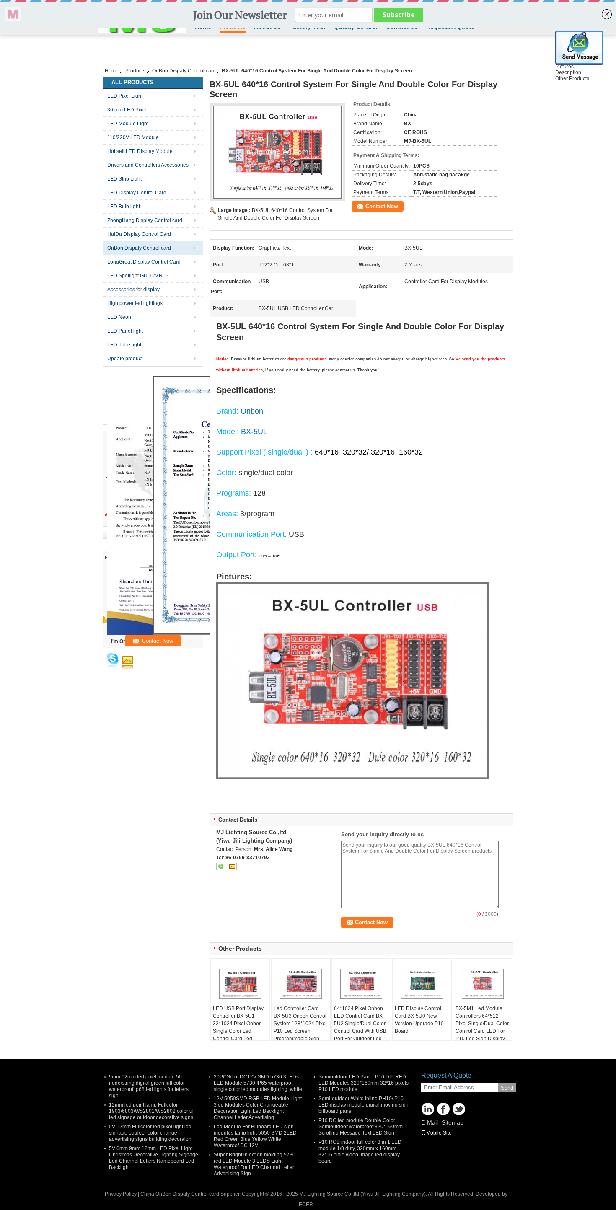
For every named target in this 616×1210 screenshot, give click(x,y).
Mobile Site (439, 1133)
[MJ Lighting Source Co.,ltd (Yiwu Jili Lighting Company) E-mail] (232, 866)
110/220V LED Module (133, 137)
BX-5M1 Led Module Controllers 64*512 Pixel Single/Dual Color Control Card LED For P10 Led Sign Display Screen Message (482, 1027)
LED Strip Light (124, 179)
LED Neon (119, 317)
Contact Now (381, 206)
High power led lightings (135, 303)
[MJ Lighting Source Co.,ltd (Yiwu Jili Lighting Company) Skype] (220, 866)
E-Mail (429, 1122)
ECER (306, 1204)
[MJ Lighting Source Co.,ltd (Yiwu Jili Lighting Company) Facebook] (443, 1109)
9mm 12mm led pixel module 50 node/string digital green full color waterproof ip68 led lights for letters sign (149, 1086)
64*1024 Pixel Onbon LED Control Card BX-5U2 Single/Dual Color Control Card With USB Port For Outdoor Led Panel (360, 1027)
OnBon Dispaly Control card (184, 71)
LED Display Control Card (136, 193)
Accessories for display (133, 289)
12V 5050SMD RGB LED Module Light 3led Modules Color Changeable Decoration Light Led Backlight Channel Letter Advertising (258, 1108)
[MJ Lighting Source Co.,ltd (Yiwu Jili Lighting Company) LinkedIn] (428, 1109)
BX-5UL (254, 431)
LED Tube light (124, 345)
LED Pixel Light (124, 96)
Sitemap (452, 1122)
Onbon (252, 411)
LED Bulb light (123, 206)
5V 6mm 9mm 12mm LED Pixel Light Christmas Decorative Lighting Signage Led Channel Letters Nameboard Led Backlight (153, 1157)
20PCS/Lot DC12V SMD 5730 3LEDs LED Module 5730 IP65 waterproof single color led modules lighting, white (258, 1083)
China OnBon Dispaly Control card (179, 1194)
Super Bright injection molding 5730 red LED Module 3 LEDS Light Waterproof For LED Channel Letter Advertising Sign (254, 1164)
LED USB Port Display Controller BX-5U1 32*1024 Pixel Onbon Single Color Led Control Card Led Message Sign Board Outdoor (238, 1031)
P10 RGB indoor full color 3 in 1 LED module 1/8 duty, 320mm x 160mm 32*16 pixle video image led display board (359, 1151)
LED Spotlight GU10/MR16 (137, 276)
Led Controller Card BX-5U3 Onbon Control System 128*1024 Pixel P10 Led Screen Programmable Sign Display (300, 1027)
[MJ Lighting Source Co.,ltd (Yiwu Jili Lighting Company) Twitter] (459, 1109)
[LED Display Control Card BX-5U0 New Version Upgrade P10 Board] (422, 984)
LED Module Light (127, 124)
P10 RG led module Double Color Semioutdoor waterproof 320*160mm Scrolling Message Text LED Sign (360, 1126)
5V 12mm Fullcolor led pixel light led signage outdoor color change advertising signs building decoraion (150, 1133)
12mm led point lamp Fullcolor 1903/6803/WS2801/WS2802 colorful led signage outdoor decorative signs (151, 1111)
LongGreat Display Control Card (144, 262)
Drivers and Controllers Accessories (148, 165)
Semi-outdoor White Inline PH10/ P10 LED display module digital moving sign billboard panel (363, 1105)
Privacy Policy (121, 1194)
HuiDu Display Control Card (139, 234)
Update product (124, 359)
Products (135, 71)
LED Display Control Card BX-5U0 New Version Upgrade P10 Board (419, 1020)
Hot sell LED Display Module (140, 151)
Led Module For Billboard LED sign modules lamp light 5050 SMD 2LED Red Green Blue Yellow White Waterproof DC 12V (255, 1136)
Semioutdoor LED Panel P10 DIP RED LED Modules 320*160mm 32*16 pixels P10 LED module (363, 1083)
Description (568, 72)
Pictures (564, 67)
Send (507, 1088)
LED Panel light (125, 331)
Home (112, 71)
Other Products (572, 78)
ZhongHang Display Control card (144, 220)
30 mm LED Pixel (127, 110)
